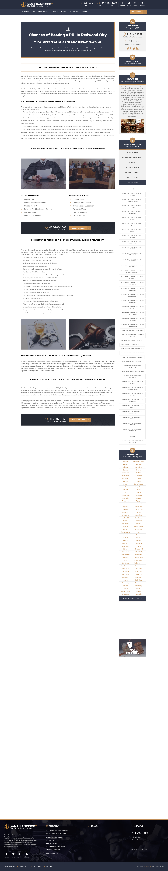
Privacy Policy (10, 866)
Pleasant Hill (138, 549)
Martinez (125, 521)
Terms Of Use (25, 866)
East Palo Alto (125, 495)
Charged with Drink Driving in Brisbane (132, 248)
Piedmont (125, 546)
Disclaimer (38, 866)
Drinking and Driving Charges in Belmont (132, 406)
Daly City (125, 490)
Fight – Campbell (52, 843)
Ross (125, 560)
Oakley (138, 538)
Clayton (138, 478)
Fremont (138, 501)
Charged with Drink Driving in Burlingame (132, 254)
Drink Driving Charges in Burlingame (132, 376)
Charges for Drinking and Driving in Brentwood (132, 313)
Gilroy (125, 504)
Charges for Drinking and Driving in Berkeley (132, 307)
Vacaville (125, 588)
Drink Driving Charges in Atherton (132, 344)
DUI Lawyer (70, 48)
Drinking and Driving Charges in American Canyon (132, 388)
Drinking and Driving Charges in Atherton (132, 400)
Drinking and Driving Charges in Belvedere (132, 412)
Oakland (125, 538)
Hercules (125, 509)
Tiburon (125, 586)
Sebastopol (138, 577)
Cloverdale (125, 481)
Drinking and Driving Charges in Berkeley (132, 424)
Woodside (125, 594)
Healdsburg (138, 507)
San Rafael (138, 569)
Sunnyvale (138, 583)
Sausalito (125, 577)
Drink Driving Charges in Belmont (132, 349)
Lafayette (125, 512)
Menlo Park (138, 521)
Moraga (125, 529)
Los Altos (138, 515)
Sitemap (49, 866)
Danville (138, 490)
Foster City (125, 501)
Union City (138, 586)
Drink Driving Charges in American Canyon (132, 335)
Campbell (125, 478)
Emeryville (125, 498)
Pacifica (138, 540)
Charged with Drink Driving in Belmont (132, 218)
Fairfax (138, 498)
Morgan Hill (138, 529)
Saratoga (139, 574)
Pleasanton (125, 552)
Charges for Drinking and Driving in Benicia (132, 301)
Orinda (125, 540)
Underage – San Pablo (54, 837)
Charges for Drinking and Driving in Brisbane (132, 319)
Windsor (138, 591)
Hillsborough (138, 509)
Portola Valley (138, 552)
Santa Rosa (125, 574)
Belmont (125, 467)
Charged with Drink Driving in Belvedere (132, 224)
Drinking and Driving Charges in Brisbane (132, 435)
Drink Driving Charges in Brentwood (132, 366)
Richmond (138, 555)
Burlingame (125, 476)
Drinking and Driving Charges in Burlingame (132, 441)
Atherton (138, 464)
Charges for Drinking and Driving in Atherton (132, 283)
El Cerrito (139, 495)
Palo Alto (125, 543)
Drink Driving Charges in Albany (132, 330)
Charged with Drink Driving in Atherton (132, 212)
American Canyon (138, 461)
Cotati (125, 487)
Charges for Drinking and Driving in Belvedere (132, 295)
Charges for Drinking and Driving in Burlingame (132, 325)
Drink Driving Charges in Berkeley (132, 361)
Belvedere (138, 467)
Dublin (139, 492)
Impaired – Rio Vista (53, 850)
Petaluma (139, 543)
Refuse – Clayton (52, 840)
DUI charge (47, 83)
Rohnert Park (138, 557)
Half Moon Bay (138, 504)
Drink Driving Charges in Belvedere (132, 353)
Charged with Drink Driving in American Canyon (132, 200)
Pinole (139, 546)
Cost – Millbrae (52, 853)
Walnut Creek (125, 591)
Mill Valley (125, 523)
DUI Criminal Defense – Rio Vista (57, 830)
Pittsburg (125, 549)
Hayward (125, 507)
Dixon (125, 492)
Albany (125, 461)
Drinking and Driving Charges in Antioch (132, 394)
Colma (138, 481)
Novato (138, 535)
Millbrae (138, 523)
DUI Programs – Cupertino (55, 846)
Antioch (125, 464)
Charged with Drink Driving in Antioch (132, 206)
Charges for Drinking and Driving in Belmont (132, 289)
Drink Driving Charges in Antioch (132, 340)
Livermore (125, 515)
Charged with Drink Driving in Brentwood (132, 242)
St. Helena (138, 580)
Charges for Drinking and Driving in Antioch (132, 277)
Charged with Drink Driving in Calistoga (132, 260)
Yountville (138, 594)
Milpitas (125, 526)
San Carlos (125, 563)
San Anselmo (138, 560)
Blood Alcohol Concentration (51, 295)
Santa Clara (138, 571)
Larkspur (138, 512)
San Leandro (125, 566)
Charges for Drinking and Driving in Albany (132, 265)
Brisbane (138, 473)
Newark (125, 535)
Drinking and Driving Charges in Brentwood (132, 430)
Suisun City (125, 583)
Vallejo (138, 588)
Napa (138, 532)
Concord (125, 484)
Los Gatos (138, 518)
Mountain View (125, 532)
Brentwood (125, 473)
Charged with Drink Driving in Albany (132, 194)
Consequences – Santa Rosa (56, 834)
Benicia (125, 470)
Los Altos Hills (125, 518)
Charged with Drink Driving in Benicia (132, 230)
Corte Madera (138, 484)
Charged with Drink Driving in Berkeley (132, 236)
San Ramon (125, 571)
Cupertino (138, 487)
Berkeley (138, 470)
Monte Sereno (138, 526)
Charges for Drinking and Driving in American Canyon (132, 271)
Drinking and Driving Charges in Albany (132, 382)
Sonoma (125, 580)
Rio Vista (125, 557)
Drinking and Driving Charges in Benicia (132, 418)
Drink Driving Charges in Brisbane (132, 371)
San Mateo (138, 566)
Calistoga (139, 476)
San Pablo (125, 569)
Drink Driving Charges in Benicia (132, 357)
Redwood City (97, 393)
